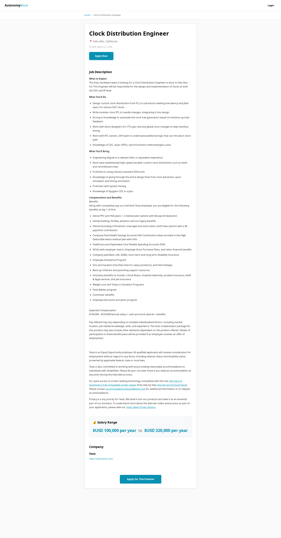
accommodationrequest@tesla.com (125, 389)
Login (271, 5)
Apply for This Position (140, 479)
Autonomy (16, 5)
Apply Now (101, 56)
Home (87, 15)
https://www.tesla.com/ (101, 458)
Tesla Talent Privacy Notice (141, 407)
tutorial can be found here (171, 385)
